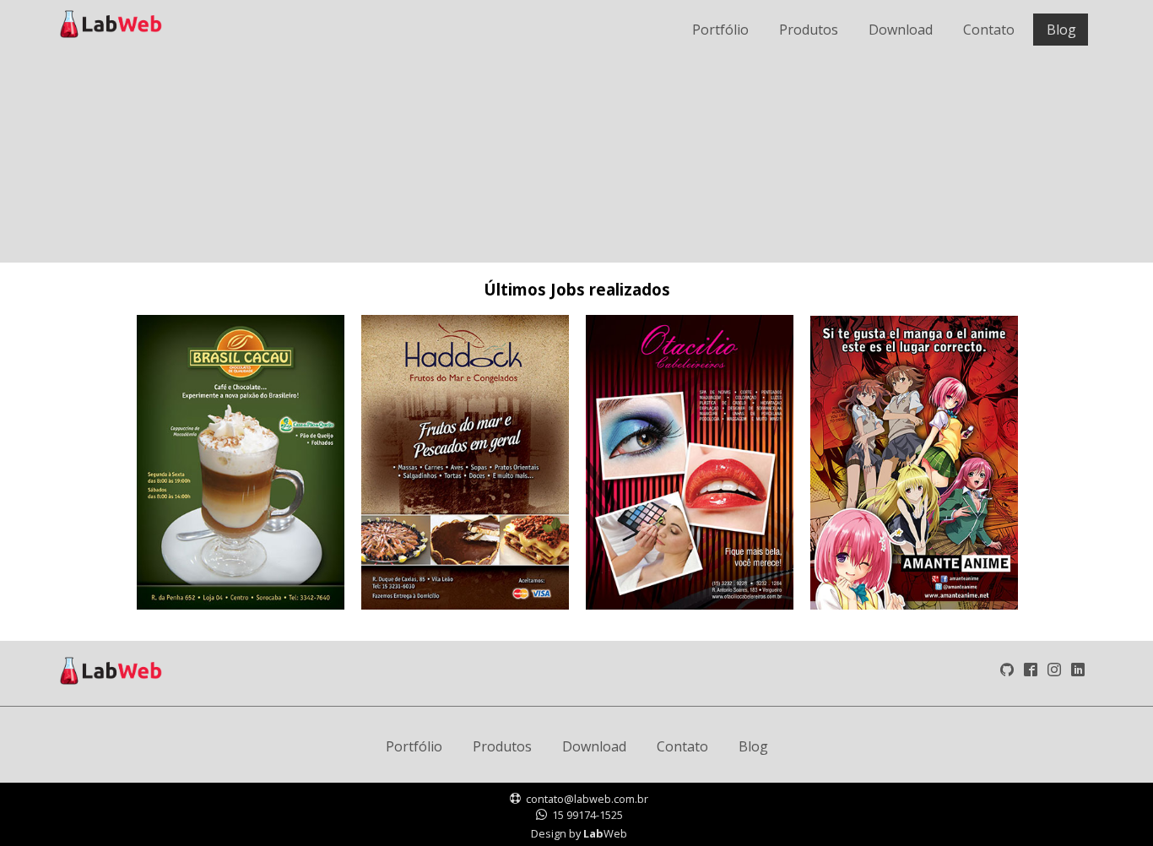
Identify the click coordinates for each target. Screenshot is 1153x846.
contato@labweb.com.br (587, 798)
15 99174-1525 (587, 814)
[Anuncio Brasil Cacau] (240, 604)
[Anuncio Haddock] (465, 604)
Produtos (502, 746)
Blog (753, 746)
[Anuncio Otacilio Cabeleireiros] (689, 604)
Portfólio (414, 746)
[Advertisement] (563, 133)
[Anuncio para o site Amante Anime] (914, 604)
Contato (682, 746)
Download (594, 746)
